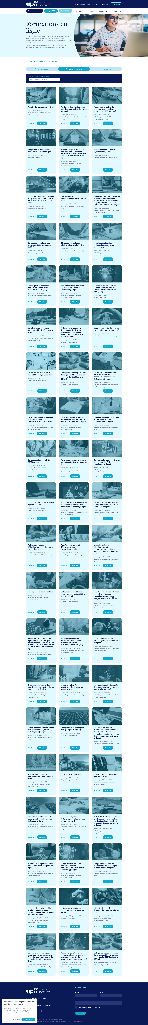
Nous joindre (105, 4)
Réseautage (107, 69)
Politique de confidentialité (47, 1021)
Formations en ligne (75, 69)
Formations (91, 11)
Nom (102, 992)
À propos (79, 11)
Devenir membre (80, 4)
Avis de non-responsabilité (63, 1021)
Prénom (78, 992)
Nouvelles (90, 4)
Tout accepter (28, 1019)
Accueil (29, 61)
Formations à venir (43, 69)
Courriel (78, 1000)
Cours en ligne (103, 11)
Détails (30, 123)
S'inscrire (42, 123)
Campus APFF (51, 11)
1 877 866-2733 (46, 1005)
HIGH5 (84, 1021)
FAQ (97, 4)
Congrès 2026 (65, 11)
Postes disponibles (34, 11)
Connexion (116, 4)
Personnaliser (16, 1019)
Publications (117, 11)
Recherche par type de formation (38, 76)
